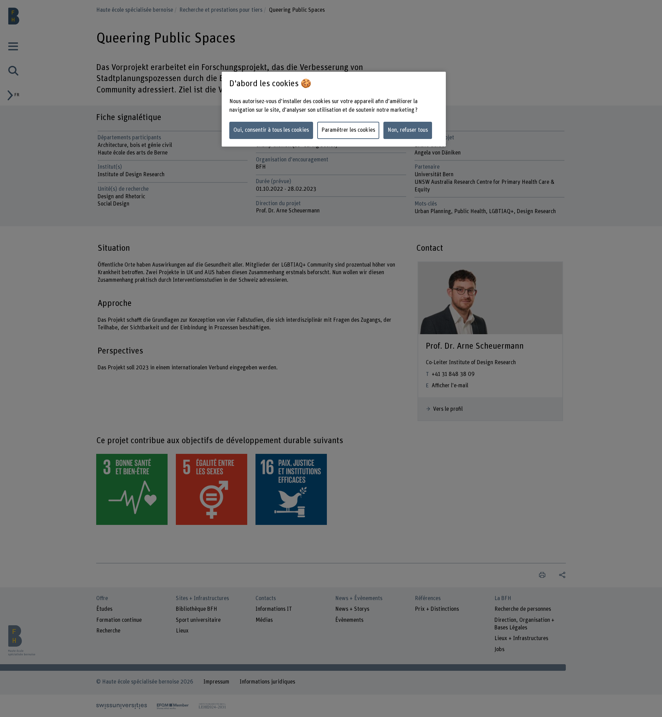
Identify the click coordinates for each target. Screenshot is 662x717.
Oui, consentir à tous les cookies (271, 130)
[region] (334, 109)
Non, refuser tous (408, 130)
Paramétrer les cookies (348, 130)
